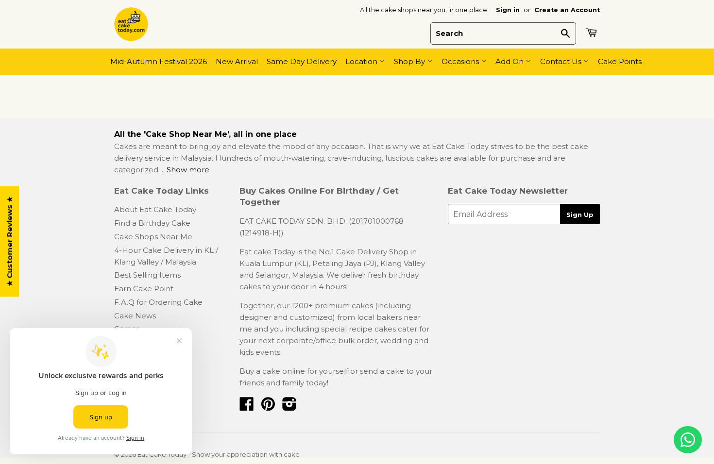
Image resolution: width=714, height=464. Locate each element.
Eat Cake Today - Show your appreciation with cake (218, 454)
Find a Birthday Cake (152, 223)
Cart (592, 32)
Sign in (508, 10)
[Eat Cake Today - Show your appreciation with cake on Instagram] (289, 407)
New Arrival (237, 61)
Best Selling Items (147, 275)
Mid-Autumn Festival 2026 (158, 61)
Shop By (410, 61)
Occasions (461, 61)
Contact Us (561, 61)
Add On (510, 61)
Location (362, 61)
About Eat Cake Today (155, 209)
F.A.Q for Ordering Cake (158, 302)
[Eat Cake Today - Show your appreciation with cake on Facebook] (246, 407)
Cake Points (620, 61)
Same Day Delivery (302, 61)
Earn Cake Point (143, 288)
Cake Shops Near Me (153, 236)
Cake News (135, 315)
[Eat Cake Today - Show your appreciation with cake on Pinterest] (268, 407)
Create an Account (567, 10)
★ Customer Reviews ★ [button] (9, 242)
